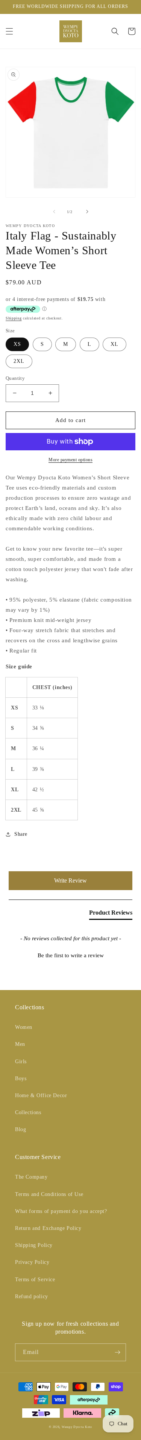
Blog (20, 1129)
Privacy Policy (32, 1262)
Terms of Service (35, 1279)
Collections (28, 1112)
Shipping (14, 318)
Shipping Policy (34, 1245)
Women (23, 1027)
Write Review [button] (70, 880)
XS (17, 344)
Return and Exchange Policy (48, 1228)
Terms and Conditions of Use (49, 1194)
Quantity (15, 378)
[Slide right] (87, 211)
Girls (21, 1061)
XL (114, 344)
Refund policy (31, 1296)
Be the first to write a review (71, 955)
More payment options (70, 459)
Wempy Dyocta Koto (77, 1427)
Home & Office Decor (41, 1095)
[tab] (110, 914)
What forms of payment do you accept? (61, 1211)
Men (20, 1044)
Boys (20, 1078)
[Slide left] (54, 211)
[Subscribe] (117, 1352)
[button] (9, 31)
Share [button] (20, 834)
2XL (19, 361)
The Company (31, 1177)
